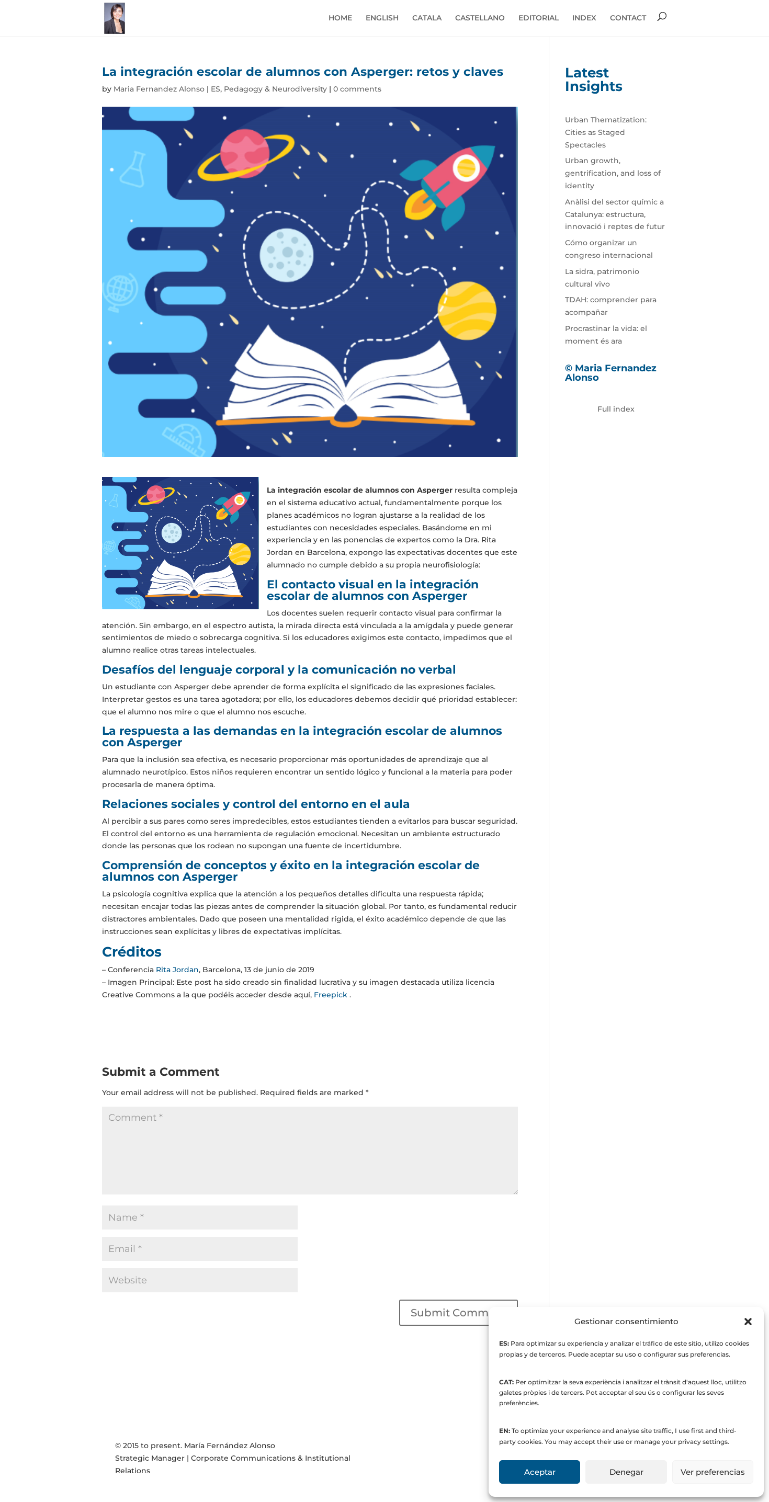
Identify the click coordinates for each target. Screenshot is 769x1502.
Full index (616, 409)
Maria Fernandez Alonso (159, 89)
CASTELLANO (480, 17)
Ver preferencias (713, 1472)
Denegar (626, 1472)
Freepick (331, 994)
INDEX (584, 17)
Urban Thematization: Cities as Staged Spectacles (606, 132)
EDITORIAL (538, 17)
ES (215, 89)
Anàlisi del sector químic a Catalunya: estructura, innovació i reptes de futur (615, 214)
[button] (748, 1321)
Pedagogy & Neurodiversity (275, 89)
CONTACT (628, 17)
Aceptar (540, 1472)
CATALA (427, 17)
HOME (340, 17)
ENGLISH (382, 17)
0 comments (357, 89)
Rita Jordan (177, 969)
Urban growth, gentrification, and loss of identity (613, 173)
